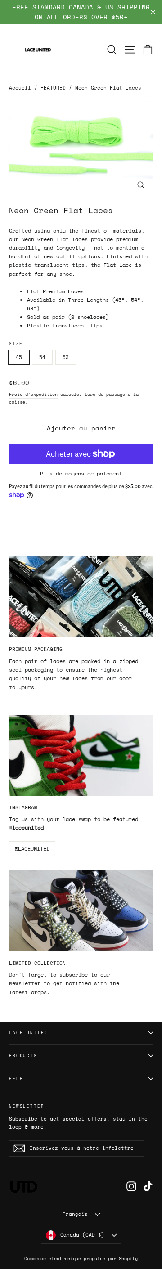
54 (42, 357)
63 (66, 357)
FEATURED (53, 87)
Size (16, 343)
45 (19, 357)
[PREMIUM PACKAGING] (81, 596)
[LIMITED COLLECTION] (81, 910)
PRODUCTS (23, 1055)
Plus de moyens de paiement (81, 473)
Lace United (28, 1033)
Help (16, 1078)
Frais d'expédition (33, 394)
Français (75, 1214)
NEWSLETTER (26, 1105)
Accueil (20, 87)
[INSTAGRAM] (81, 755)
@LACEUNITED (32, 848)
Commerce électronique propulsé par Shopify (81, 1258)
